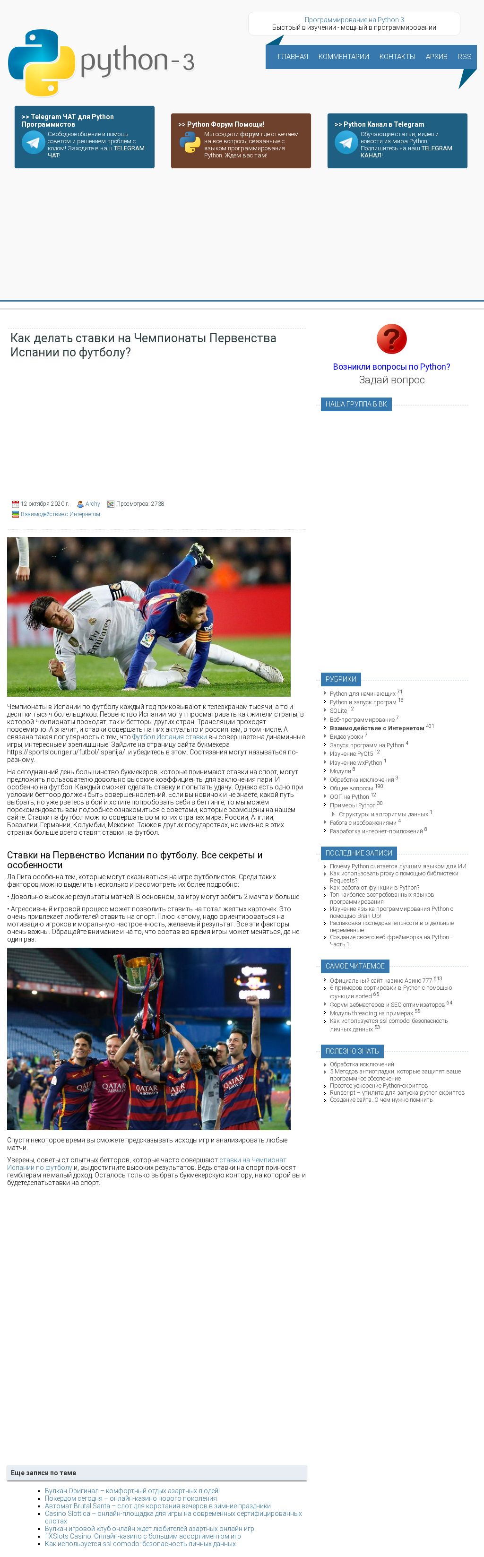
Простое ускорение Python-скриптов (379, 1085)
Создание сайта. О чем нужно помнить (381, 1099)
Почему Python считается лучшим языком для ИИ (398, 866)
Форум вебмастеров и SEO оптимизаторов (387, 1004)
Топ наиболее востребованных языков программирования (382, 898)
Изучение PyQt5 (351, 754)
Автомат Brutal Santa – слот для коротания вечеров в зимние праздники (158, 1506)
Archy (93, 504)
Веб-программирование (362, 719)
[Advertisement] (242, 235)
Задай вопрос (392, 380)
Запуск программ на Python (367, 745)
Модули (340, 771)
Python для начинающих (363, 693)
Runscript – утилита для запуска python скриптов (397, 1092)
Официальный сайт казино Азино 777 (381, 980)
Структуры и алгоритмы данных (383, 814)
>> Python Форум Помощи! (221, 124)
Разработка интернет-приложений (376, 831)
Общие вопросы (351, 788)
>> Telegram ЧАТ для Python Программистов (68, 120)
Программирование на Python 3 (354, 20)
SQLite (338, 711)
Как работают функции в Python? (374, 887)
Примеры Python (353, 805)
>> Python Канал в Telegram (379, 124)
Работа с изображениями (363, 822)
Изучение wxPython (356, 762)
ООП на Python (349, 796)
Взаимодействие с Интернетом (60, 514)
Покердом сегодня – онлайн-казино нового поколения (131, 1498)
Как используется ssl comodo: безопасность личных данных (140, 1544)
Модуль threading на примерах (371, 1013)
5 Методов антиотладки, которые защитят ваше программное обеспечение (395, 1075)
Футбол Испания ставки (169, 737)
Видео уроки (346, 736)
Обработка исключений (362, 779)
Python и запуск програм (363, 702)
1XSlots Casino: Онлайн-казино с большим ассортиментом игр (143, 1536)
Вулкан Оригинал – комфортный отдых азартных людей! (132, 1491)
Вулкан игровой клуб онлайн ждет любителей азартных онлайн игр (149, 1528)
